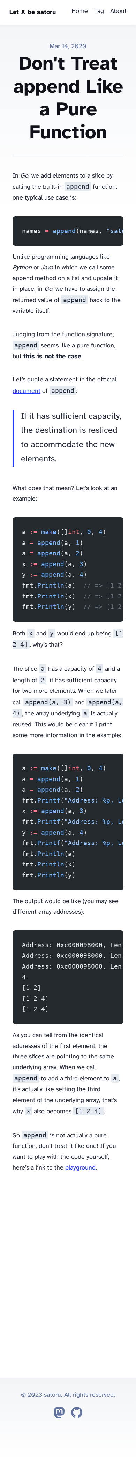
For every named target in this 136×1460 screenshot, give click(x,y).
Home (79, 11)
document (26, 391)
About (118, 11)
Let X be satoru (32, 12)
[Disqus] (68, 1273)
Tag (99, 11)
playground (80, 1168)
